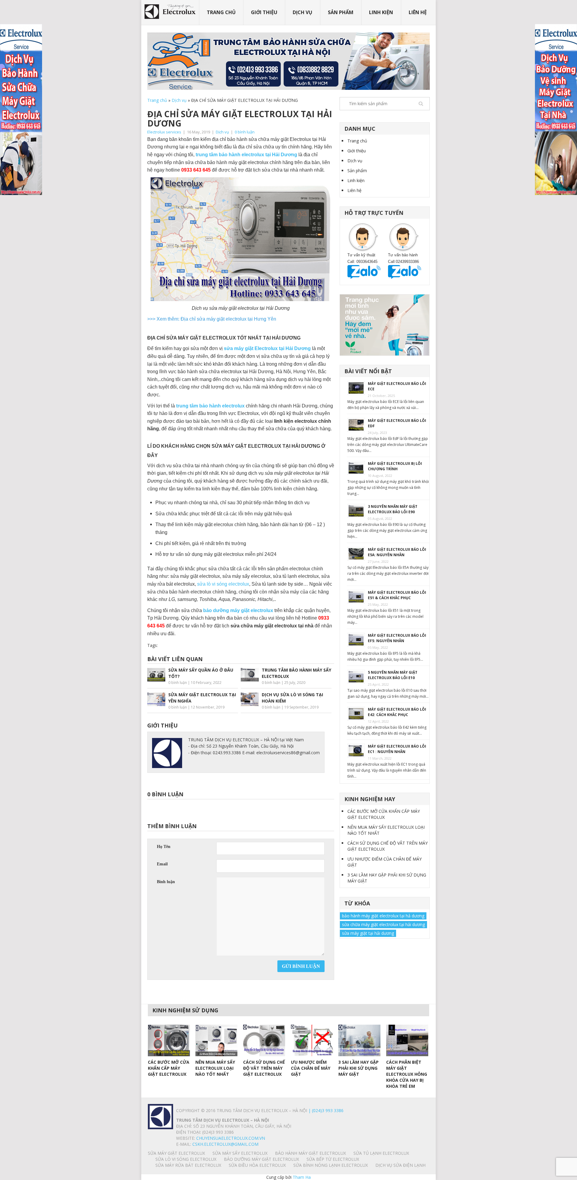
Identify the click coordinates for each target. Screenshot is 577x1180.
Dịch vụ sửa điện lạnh (400, 1165)
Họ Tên (163, 846)
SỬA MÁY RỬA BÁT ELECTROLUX (188, 1165)
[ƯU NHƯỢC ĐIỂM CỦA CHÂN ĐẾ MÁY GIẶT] (312, 1040)
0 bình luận (245, 132)
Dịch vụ (302, 12)
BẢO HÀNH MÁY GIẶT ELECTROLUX (310, 1153)
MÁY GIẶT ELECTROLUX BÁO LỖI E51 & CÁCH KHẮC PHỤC (397, 595)
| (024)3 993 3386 (325, 1110)
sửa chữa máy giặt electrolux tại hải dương (383, 924)
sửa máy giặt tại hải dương (368, 933)
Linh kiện (381, 12)
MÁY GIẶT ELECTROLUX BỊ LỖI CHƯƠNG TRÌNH (395, 466)
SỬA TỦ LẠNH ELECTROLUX (381, 1153)
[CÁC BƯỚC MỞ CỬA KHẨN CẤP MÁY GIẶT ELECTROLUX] (169, 1040)
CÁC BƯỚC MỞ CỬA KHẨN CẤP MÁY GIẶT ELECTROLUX (383, 814)
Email (162, 864)
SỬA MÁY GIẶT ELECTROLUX (176, 1153)
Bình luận (166, 882)
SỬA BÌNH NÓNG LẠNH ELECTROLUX (330, 1165)
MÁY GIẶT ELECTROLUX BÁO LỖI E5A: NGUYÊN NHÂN (397, 552)
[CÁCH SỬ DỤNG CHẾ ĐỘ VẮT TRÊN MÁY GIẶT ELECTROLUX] (264, 1040)
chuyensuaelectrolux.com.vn (230, 1138)
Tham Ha (302, 1177)
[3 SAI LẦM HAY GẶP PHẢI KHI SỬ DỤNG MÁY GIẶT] (359, 1040)
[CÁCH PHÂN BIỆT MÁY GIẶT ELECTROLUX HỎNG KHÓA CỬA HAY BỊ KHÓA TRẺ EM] (407, 1040)
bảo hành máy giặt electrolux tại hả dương (383, 916)
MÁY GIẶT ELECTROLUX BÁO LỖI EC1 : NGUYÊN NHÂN (397, 749)
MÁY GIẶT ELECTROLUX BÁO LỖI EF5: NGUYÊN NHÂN (397, 638)
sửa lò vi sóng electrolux (223, 584)
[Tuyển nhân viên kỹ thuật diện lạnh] (384, 324)
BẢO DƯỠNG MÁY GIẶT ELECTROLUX (261, 1159)
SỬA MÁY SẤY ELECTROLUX (239, 1153)
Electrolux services (164, 132)
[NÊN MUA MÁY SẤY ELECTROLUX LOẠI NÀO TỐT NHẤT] (216, 1040)
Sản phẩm (340, 12)
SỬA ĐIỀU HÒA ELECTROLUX (257, 1165)
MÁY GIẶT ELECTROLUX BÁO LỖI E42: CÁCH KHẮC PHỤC (397, 712)
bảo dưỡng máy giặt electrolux (238, 610)
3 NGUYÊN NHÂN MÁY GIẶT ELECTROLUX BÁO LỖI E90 (392, 509)
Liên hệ (418, 12)
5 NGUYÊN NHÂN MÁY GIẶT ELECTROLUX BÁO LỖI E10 (392, 675)
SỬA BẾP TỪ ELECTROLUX (333, 1159)
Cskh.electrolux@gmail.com (225, 1144)
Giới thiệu (264, 12)
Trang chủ (221, 12)
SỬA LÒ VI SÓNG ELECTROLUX (185, 1159)
